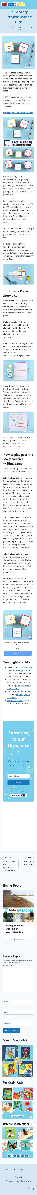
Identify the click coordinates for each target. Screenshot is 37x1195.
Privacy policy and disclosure (18, 1181)
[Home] (5, 27)
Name (7, 1001)
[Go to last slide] (5, 914)
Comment (8, 965)
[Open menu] (34, 4)
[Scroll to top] (31, 1185)
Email (7, 1012)
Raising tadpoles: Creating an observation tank (15, 928)
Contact (18, 1177)
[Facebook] (28, 1189)
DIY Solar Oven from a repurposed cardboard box (9, 864)
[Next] (31, 914)
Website (8, 1023)
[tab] (14, 939)
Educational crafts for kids (28, 861)
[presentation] (18, 906)
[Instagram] (33, 1189)
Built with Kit (18, 795)
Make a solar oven (15, 700)
